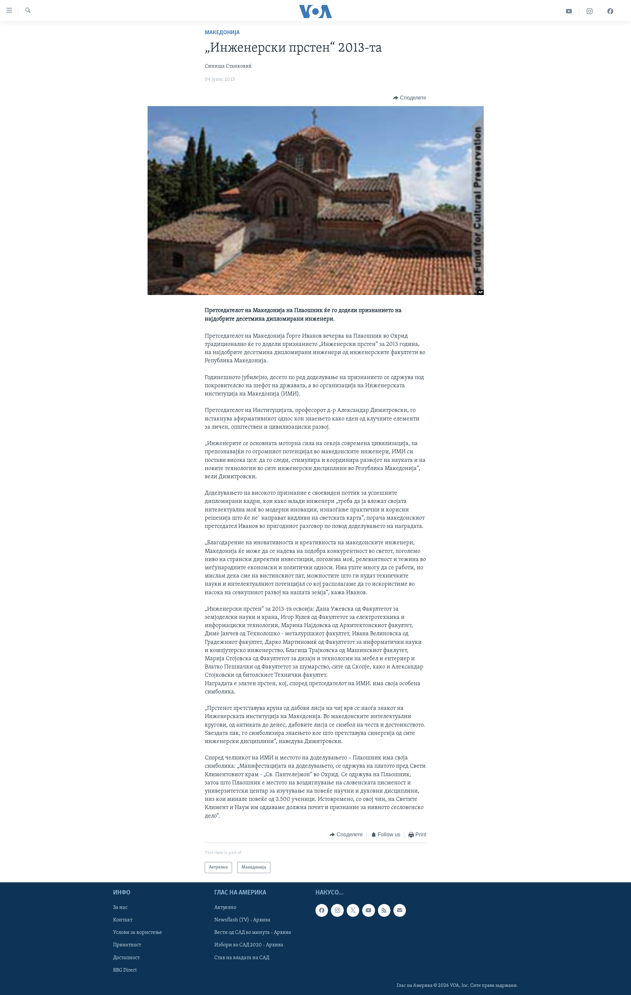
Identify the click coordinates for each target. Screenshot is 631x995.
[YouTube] (569, 11)
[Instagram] (589, 11)
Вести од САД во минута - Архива (252, 933)
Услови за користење (137, 933)
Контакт (122, 920)
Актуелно (225, 908)
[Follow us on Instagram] (337, 910)
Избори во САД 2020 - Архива (248, 945)
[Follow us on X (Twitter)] (353, 910)
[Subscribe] (399, 910)
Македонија (222, 33)
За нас (120, 908)
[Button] (409, 98)
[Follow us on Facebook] (322, 910)
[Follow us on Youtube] (368, 910)
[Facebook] (610, 11)
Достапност (126, 958)
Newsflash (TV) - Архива (242, 920)
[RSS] (384, 910)
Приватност (127, 945)
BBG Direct (125, 970)
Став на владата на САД (241, 958)
